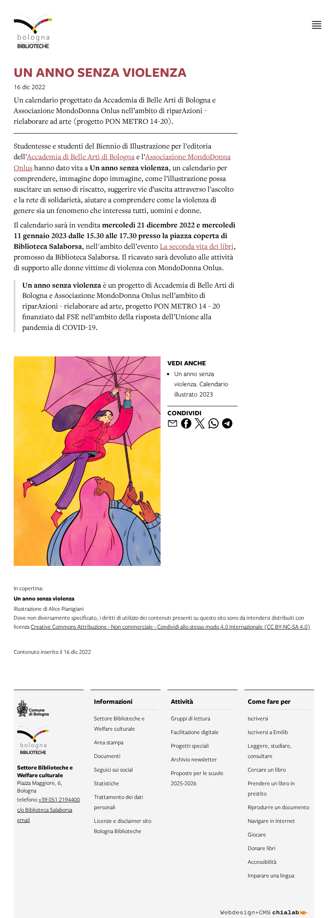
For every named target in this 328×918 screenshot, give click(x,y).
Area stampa (108, 742)
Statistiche (106, 783)
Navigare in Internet (271, 821)
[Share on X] (200, 423)
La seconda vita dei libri (197, 246)
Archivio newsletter (194, 759)
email (23, 820)
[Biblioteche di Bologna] (33, 741)
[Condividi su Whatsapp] (213, 423)
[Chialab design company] (264, 906)
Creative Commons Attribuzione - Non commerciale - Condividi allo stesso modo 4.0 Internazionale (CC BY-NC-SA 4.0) (170, 626)
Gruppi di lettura (190, 718)
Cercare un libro (267, 769)
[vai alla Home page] (33, 31)
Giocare (257, 834)
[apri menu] (316, 25)
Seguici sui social (113, 769)
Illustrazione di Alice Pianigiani (49, 598)
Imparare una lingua (271, 875)
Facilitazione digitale (195, 732)
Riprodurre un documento (278, 807)
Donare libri (261, 848)
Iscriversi (258, 718)
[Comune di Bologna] (33, 709)
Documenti (107, 756)
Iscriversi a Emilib (268, 732)
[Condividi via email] (172, 423)
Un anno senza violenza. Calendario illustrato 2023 (201, 383)
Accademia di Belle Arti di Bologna (81, 156)
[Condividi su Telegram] (227, 423)
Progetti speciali (190, 745)
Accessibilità (262, 862)
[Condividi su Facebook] (186, 423)
